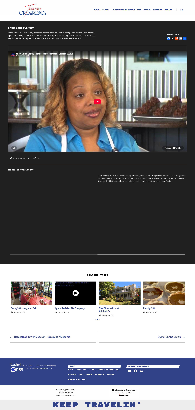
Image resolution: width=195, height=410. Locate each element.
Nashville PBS (36, 368)
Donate (168, 10)
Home (96, 10)
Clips (92, 370)
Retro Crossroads (108, 370)
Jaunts (72, 375)
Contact (157, 10)
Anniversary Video (124, 10)
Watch (105, 10)
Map (139, 10)
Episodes (81, 370)
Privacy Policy (77, 380)
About (147, 10)
